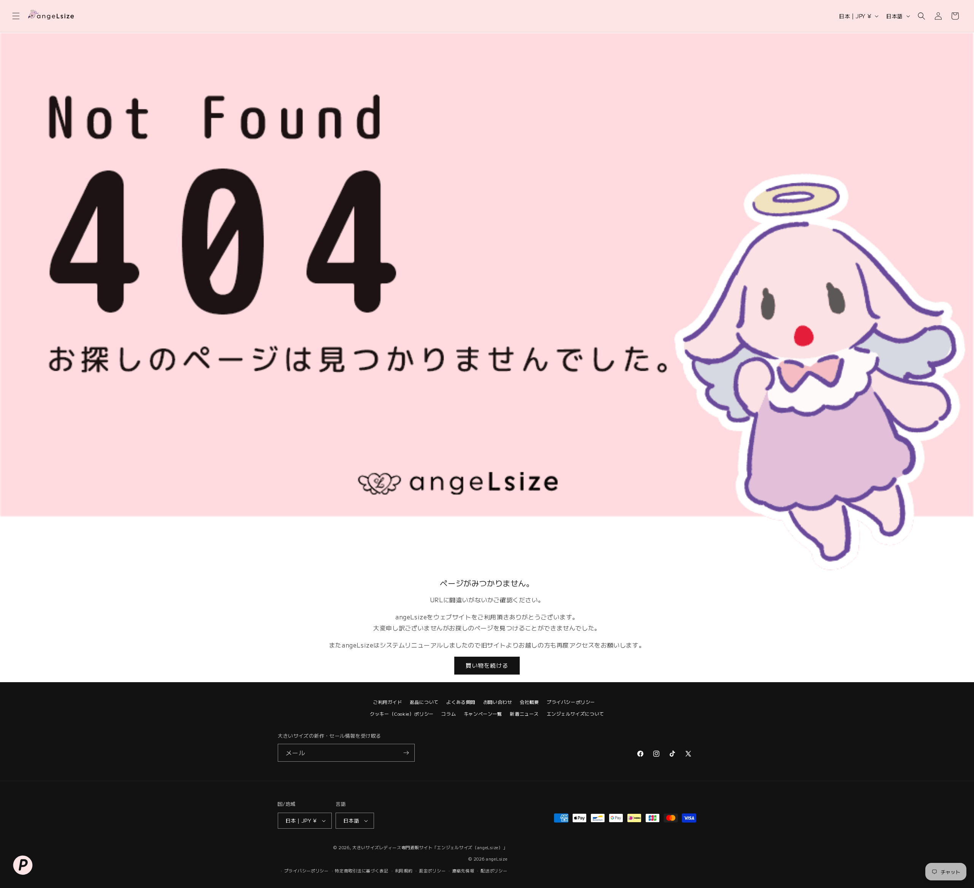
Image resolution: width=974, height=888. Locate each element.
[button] (16, 16)
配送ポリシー (494, 870)
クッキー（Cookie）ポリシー (402, 713)
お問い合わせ (497, 702)
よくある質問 (460, 702)
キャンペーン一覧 (483, 713)
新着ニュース (524, 713)
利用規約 (404, 870)
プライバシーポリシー (571, 702)
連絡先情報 (463, 870)
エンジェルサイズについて (575, 713)
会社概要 (529, 702)
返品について (424, 702)
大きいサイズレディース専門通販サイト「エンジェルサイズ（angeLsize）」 (429, 847)
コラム (448, 713)
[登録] (406, 753)
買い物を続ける (487, 665)
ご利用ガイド (387, 702)
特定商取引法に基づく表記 (361, 870)
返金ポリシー (432, 870)
